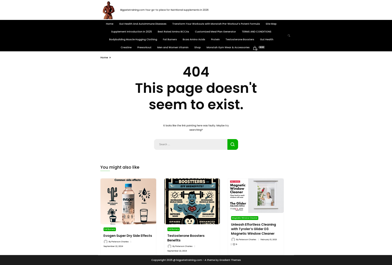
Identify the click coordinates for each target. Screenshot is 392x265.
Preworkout (144, 47)
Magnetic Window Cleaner (245, 218)
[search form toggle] (289, 35)
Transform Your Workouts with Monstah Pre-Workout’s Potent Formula (216, 24)
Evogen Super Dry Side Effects (128, 235)
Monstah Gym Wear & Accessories (228, 47)
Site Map (271, 24)
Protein (215, 39)
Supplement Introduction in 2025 (131, 31)
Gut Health (266, 39)
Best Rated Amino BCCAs (173, 31)
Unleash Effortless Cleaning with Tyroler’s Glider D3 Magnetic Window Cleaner (253, 229)
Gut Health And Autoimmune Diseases (142, 24)
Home (109, 24)
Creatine (126, 47)
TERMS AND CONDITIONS (256, 31)
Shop (197, 47)
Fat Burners (170, 39)
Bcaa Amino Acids (194, 39)
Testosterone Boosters (240, 39)
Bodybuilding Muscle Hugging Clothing (133, 39)
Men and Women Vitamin (172, 47)
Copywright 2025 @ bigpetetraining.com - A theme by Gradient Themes (196, 260)
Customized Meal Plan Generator (215, 31)
